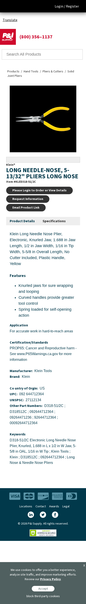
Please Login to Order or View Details (39, 190)
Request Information (27, 199)
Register (72, 6)
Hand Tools (31, 71)
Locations (25, 506)
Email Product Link (25, 207)
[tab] (22, 221)
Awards (54, 506)
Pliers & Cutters (53, 71)
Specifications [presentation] (54, 221)
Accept (43, 588)
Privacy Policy (50, 579)
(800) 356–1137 (35, 36)
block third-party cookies (43, 596)
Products (13, 71)
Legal (65, 506)
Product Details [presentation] (22, 221)
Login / (60, 6)
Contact (41, 506)
